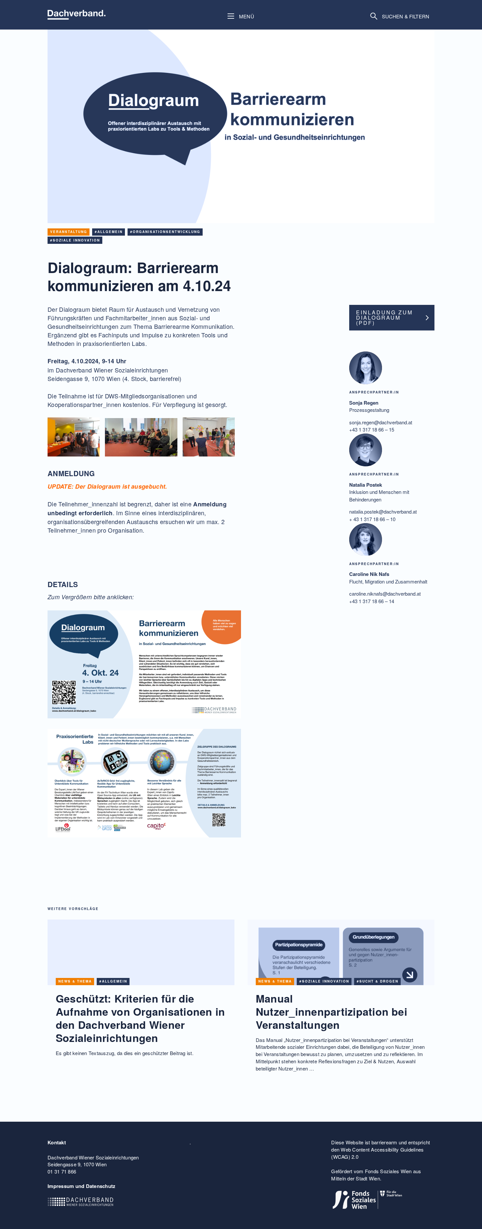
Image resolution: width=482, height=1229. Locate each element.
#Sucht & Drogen (377, 981)
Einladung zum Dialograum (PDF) (384, 317)
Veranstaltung (68, 231)
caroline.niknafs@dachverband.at (385, 593)
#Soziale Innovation (75, 240)
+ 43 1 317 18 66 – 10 (372, 519)
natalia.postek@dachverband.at (383, 511)
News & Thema (75, 981)
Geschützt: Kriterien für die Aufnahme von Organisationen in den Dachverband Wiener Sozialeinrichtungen (140, 1018)
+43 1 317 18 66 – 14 (371, 601)
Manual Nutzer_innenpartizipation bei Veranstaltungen (331, 1011)
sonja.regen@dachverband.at (380, 422)
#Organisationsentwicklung (165, 231)
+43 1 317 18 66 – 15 (371, 429)
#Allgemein (109, 231)
